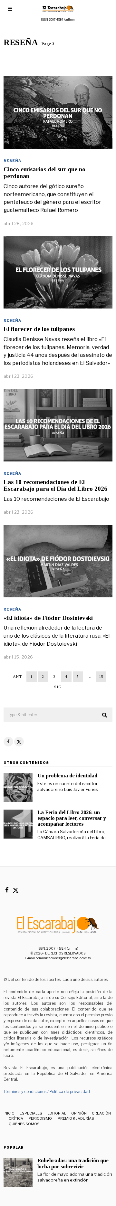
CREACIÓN (101, 1113)
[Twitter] (19, 741)
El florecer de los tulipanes (39, 329)
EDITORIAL (56, 1113)
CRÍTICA (16, 1118)
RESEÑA (12, 161)
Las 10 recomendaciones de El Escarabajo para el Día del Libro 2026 (55, 485)
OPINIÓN (79, 1113)
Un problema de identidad (67, 776)
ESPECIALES (31, 1113)
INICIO (9, 1113)
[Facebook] (8, 741)
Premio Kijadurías (75, 1118)
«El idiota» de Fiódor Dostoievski (48, 617)
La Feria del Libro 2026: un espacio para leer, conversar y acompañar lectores (71, 818)
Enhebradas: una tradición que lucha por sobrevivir (73, 1163)
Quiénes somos (24, 1124)
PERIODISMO (40, 1118)
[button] (104, 715)
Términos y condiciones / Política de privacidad (47, 1091)
